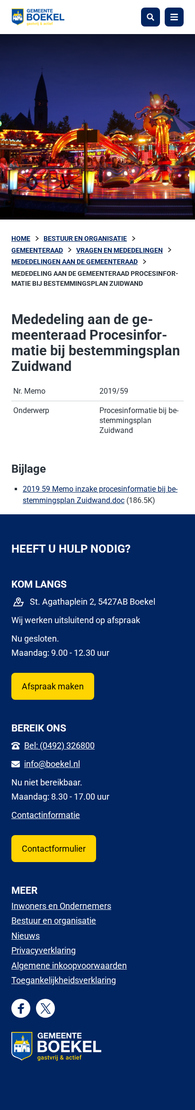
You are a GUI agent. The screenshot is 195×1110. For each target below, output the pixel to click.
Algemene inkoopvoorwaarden (69, 965)
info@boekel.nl (52, 764)
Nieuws (25, 936)
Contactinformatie (45, 815)
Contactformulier (54, 849)
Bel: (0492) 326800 (59, 745)
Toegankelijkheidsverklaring (63, 980)
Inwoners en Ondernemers (61, 906)
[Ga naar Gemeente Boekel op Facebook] (21, 1008)
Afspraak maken (53, 686)
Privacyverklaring (43, 950)
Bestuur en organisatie (53, 920)
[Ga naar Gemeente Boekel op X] (46, 1008)
